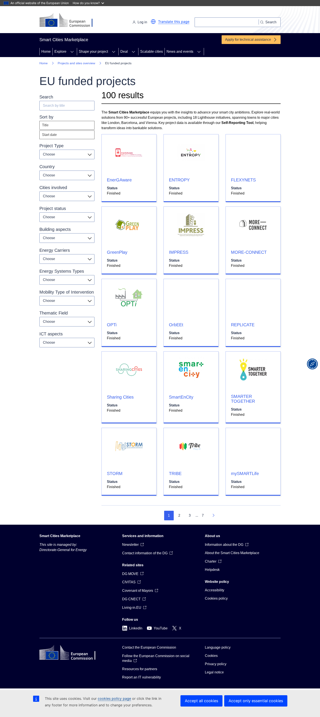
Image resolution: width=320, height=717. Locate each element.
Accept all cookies (201, 700)
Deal (124, 51)
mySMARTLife (245, 473)
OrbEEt (176, 324)
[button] (153, 21)
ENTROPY (179, 180)
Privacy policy (215, 664)
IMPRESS (178, 252)
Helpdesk (212, 570)
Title (45, 125)
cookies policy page (114, 698)
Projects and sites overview (76, 63)
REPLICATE (242, 324)
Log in (142, 22)
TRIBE (175, 473)
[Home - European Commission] (69, 20)
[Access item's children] (72, 51)
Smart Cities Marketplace (59, 536)
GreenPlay (117, 252)
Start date (49, 135)
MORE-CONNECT (249, 252)
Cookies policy (216, 598)
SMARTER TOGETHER (243, 399)
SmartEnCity (181, 397)
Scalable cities (151, 51)
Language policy (218, 647)
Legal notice (214, 672)
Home (46, 51)
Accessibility (214, 590)
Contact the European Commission (149, 647)
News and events (180, 51)
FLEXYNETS (243, 180)
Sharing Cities (120, 397)
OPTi (111, 324)
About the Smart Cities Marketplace (232, 553)
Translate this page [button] (173, 21)
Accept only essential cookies (256, 700)
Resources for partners (139, 669)
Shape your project (93, 51)
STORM (115, 473)
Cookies (211, 656)
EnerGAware (119, 180)
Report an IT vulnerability (141, 677)
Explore (60, 51)
